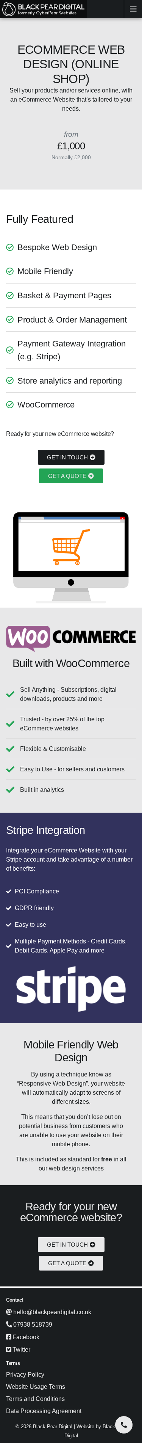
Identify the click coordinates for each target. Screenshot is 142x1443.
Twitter (21, 1349)
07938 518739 (32, 1324)
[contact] (124, 1425)
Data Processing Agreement (43, 1411)
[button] (71, 457)
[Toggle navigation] (133, 9)
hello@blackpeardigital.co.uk (52, 1312)
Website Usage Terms (35, 1386)
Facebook (25, 1337)
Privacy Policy (25, 1374)
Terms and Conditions (35, 1399)
